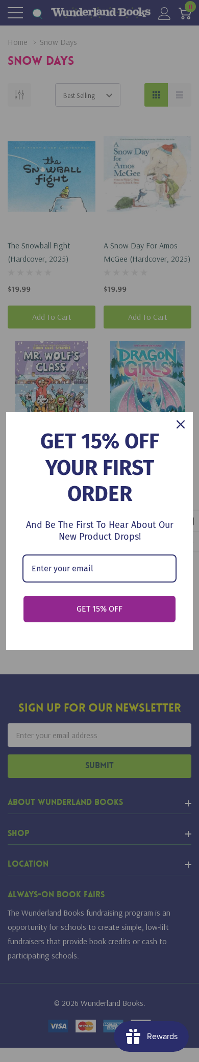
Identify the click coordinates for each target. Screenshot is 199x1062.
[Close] (180, 424)
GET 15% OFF (99, 609)
